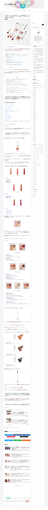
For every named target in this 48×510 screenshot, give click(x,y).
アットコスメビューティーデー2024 (38, 150)
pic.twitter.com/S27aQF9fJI (18, 62)
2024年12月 (34, 95)
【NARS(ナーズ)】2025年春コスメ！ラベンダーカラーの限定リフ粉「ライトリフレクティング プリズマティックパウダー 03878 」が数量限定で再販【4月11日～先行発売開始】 (38, 66)
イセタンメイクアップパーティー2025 (38, 153)
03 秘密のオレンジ (8, 274)
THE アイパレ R (8, 115)
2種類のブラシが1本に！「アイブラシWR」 (12, 89)
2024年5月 (34, 107)
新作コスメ (6, 431)
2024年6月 (34, 105)
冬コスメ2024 (35, 170)
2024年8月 (34, 102)
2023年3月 (34, 131)
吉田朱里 (17, 431)
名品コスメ (34, 172)
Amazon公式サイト (7, 113)
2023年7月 (34, 124)
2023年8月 (34, 122)
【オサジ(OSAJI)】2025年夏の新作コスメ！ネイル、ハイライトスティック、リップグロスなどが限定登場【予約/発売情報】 (38, 72)
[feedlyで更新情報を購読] (17, 440)
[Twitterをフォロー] (8, 440)
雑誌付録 (34, 194)
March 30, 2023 (19, 64)
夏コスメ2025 (35, 177)
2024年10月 (34, 98)
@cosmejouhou (11, 46)
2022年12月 (34, 136)
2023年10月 (34, 119)
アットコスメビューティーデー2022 (38, 146)
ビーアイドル (14, 431)
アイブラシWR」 (27, 384)
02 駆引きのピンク (8, 258)
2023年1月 (34, 134)
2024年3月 (34, 110)
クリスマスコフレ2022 (36, 155)
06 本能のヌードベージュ (9, 297)
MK (38, 35)
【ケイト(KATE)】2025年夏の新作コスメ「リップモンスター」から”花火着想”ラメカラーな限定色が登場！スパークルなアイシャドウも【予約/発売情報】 (38, 50)
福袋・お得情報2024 (35, 189)
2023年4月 (34, 129)
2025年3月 (34, 90)
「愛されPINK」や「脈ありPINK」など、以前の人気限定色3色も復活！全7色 (16, 84)
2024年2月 (34, 112)
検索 (33, 23)
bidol (8, 431)
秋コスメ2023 (35, 191)
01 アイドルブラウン (9, 342)
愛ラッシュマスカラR (9, 117)
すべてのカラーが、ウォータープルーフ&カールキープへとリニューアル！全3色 (16, 88)
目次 (16, 77)
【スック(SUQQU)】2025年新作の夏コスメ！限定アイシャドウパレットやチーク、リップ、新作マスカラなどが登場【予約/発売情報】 (38, 55)
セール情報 (34, 162)
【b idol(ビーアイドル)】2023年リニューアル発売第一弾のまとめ (13, 92)
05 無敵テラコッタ (8, 197)
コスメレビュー (35, 160)
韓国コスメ (34, 196)
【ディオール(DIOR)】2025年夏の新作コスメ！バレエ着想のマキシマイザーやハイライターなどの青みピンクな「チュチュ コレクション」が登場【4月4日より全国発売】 (38, 60)
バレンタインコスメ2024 (36, 165)
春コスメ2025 (35, 184)
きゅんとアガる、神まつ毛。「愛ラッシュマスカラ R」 (13, 87)
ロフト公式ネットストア (7, 109)
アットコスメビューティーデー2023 (38, 148)
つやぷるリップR (8, 116)
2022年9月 (34, 141)
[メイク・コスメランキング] (34, 79)
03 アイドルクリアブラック (9, 364)
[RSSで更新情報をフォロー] (26, 440)
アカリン (11, 431)
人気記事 (34, 167)
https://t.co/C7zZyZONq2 (12, 62)
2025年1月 (34, 93)
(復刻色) (9, 196)
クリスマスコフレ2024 (36, 158)
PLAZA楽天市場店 (6, 126)
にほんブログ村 (35, 77)
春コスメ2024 (35, 182)
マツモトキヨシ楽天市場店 (8, 107)
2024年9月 (34, 100)
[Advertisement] (17, 490)
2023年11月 (34, 117)
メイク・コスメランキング (36, 80)
